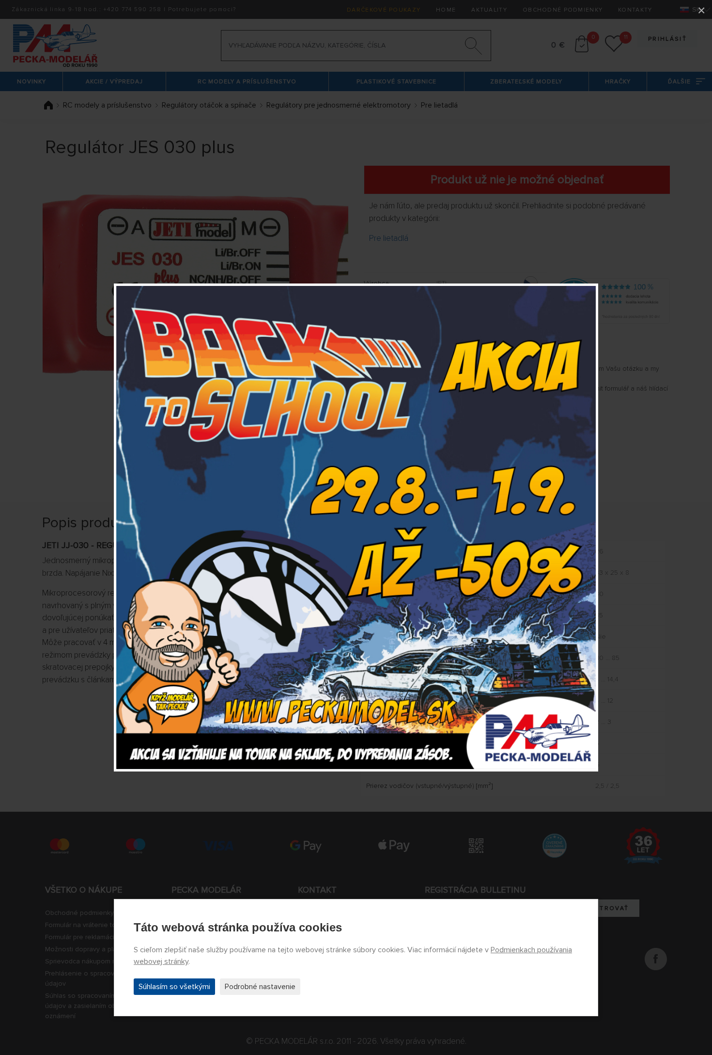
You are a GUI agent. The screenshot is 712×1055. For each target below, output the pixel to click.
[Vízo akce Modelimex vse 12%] (356, 528)
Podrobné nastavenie (260, 987)
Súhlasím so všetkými (174, 987)
